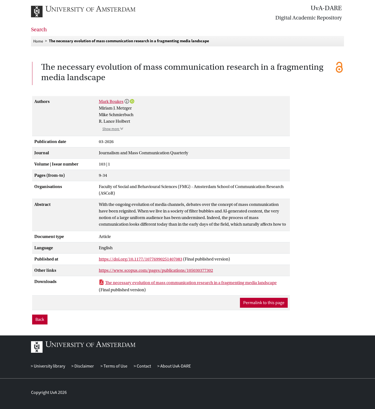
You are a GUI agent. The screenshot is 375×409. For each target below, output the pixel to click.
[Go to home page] (89, 11)
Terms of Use (115, 366)
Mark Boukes (111, 101)
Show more (111, 129)
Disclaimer (84, 366)
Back (39, 319)
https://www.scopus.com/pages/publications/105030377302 (156, 270)
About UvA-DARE (175, 366)
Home (38, 40)
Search (39, 30)
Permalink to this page (263, 303)
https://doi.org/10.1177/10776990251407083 (140, 259)
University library (49, 366)
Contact (143, 366)
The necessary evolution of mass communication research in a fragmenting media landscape (191, 282)
